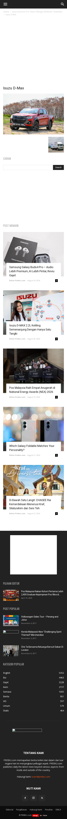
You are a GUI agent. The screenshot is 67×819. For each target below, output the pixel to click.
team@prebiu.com (41, 776)
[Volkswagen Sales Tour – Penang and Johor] (11, 620)
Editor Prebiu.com (17, 280)
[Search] (62, 4)
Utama (6, 11)
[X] (42, 798)
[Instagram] (33, 798)
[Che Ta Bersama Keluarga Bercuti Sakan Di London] (11, 650)
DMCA (58, 809)
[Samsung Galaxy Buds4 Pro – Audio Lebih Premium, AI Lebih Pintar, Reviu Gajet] (33, 254)
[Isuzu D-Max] (33, 133)
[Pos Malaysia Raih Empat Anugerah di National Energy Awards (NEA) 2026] (33, 371)
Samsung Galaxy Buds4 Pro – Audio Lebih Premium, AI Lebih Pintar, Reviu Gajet (31, 271)
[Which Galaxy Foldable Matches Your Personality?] (33, 429)
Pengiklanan (21, 809)
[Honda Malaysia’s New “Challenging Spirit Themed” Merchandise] (11, 635)
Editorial (9, 809)
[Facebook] (25, 798)
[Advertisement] (33, 51)
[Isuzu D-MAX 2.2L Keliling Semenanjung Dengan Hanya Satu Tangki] (33, 312)
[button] (5, 4)
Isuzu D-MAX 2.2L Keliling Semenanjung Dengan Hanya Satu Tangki (30, 329)
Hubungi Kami (36, 809)
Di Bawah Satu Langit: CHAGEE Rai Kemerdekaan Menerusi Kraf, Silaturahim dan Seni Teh (30, 504)
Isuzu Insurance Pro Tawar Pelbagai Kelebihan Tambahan (37, 11)
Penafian (49, 809)
